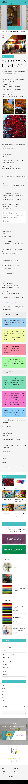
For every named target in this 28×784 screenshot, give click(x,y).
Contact (3, 700)
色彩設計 (5, 674)
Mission (3, 691)
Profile (3, 697)
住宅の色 (5, 664)
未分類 (4, 671)
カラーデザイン (16, 467)
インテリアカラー (7, 647)
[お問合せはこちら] (14, 732)
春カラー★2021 (19, 488)
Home (3, 685)
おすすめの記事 (8, 600)
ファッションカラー (8, 661)
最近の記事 (7, 559)
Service (3, 688)
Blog (3, 694)
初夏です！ (16, 567)
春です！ (15, 578)
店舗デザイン (6, 668)
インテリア (6, 644)
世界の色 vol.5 (7, 499)
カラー (4, 650)
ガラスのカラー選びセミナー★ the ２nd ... (20, 515)
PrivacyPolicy (11, 776)
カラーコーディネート (7, 56)
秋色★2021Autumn (8, 488)
